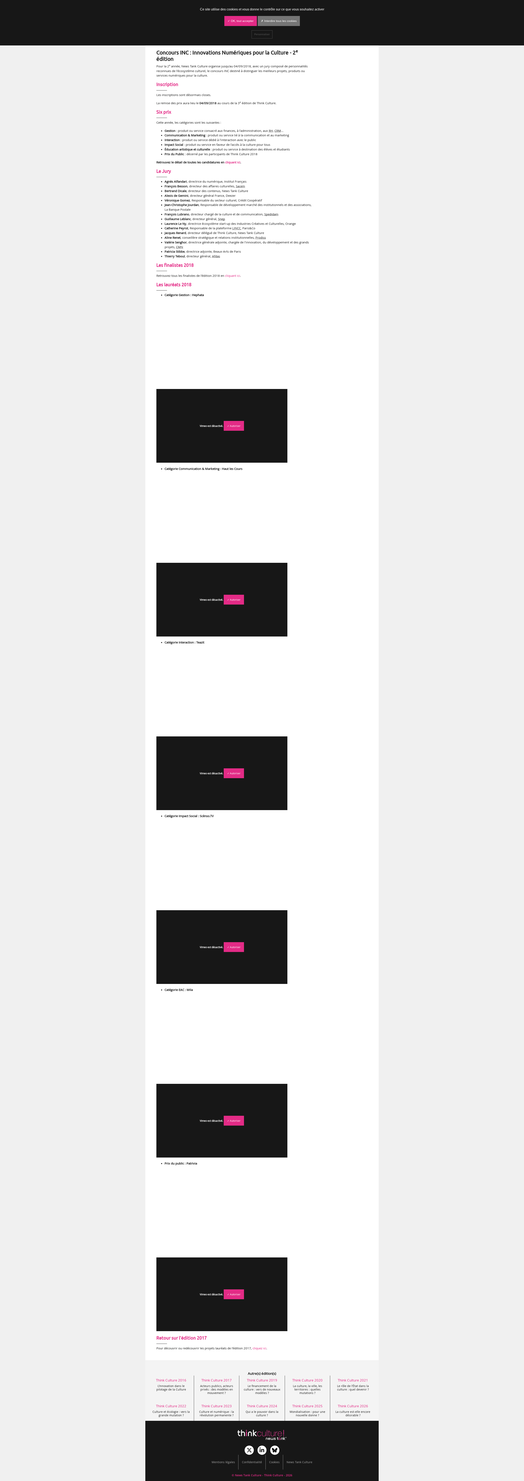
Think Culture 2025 (307, 1406)
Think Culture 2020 (307, 1380)
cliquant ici (232, 162)
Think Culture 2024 (262, 1406)
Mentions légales (223, 1462)
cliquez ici (259, 1348)
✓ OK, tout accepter (241, 21)
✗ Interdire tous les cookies (279, 21)
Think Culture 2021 (353, 1380)
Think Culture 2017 (216, 1380)
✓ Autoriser (234, 425)
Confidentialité (252, 1462)
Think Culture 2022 (171, 1406)
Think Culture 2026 (353, 1406)
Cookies (274, 1462)
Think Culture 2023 (216, 1406)
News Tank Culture (299, 1462)
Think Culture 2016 (171, 1380)
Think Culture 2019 (262, 1380)
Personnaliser (262, 34)
